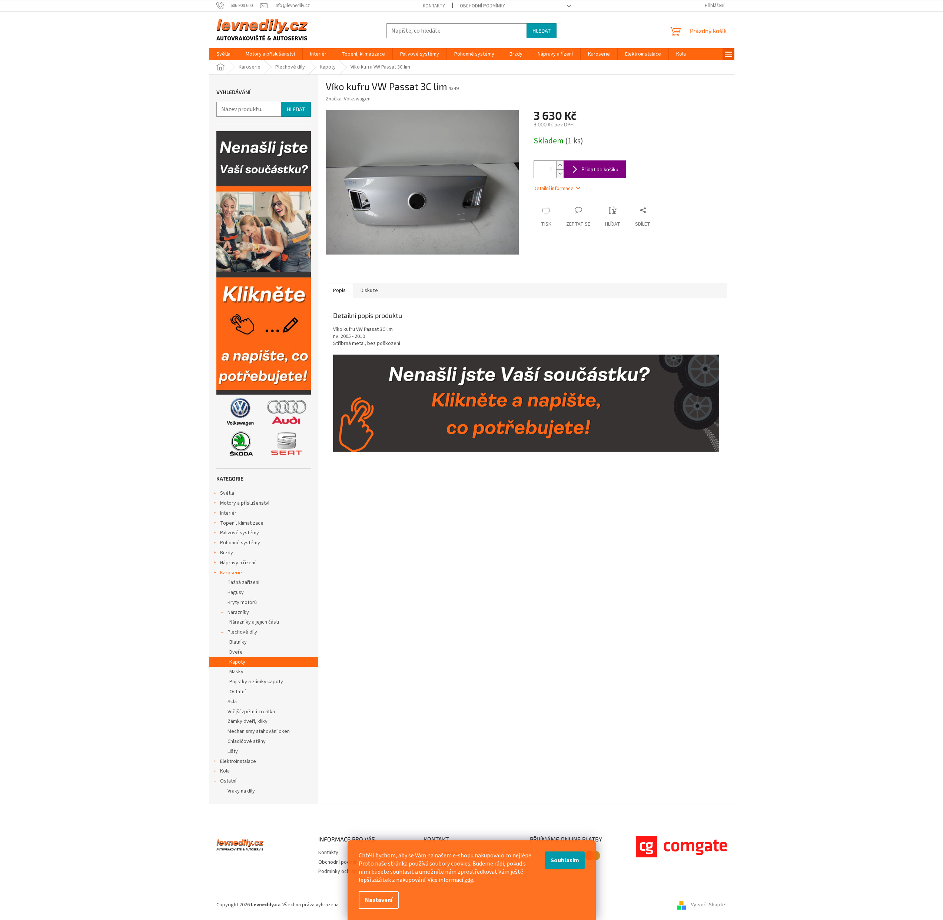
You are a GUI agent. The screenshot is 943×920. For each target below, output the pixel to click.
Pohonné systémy (240, 543)
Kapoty (237, 662)
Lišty (233, 751)
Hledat (541, 30)
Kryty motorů (242, 602)
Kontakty (434, 6)
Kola (225, 771)
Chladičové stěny (247, 741)
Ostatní (237, 691)
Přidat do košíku (599, 169)
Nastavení (378, 900)
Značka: (348, 99)
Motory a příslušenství (244, 503)
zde (468, 880)
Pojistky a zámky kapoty (256, 681)
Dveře (236, 652)
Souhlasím (565, 860)
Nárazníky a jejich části (254, 622)
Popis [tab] (339, 290)
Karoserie (231, 573)
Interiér (228, 513)
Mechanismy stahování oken (259, 731)
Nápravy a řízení (237, 563)
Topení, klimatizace (241, 523)
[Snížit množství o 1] (560, 173)
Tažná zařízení (243, 582)
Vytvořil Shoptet (709, 905)
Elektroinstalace (238, 761)
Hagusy (236, 592)
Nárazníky (238, 612)
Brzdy (226, 553)
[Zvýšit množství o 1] (560, 165)
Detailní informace (554, 188)
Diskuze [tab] (369, 290)
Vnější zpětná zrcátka (251, 711)
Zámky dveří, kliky (248, 721)
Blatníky (238, 642)
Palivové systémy (239, 533)
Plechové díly (242, 632)
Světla (227, 493)
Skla (232, 701)
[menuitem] (223, 54)
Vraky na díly (241, 791)
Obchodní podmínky (482, 6)
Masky (236, 671)
